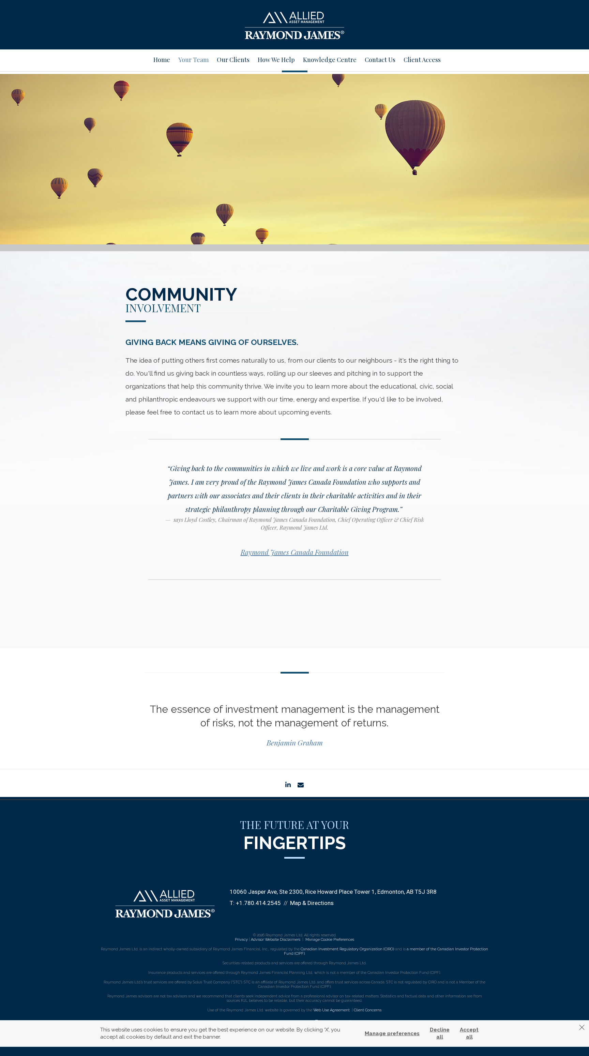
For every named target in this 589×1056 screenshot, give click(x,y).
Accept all (469, 1033)
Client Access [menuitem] (422, 60)
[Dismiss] (581, 1027)
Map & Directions (312, 903)
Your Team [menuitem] (193, 60)
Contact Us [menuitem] (380, 60)
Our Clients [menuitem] (233, 60)
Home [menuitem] (161, 60)
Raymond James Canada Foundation (295, 552)
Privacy (241, 939)
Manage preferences (392, 1033)
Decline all (440, 1033)
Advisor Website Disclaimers (275, 939)
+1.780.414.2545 (258, 903)
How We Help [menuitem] (276, 60)
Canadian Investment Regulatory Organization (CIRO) (347, 949)
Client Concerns (367, 1010)
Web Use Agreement (332, 1010)
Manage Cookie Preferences (329, 939)
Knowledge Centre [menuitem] (330, 60)
